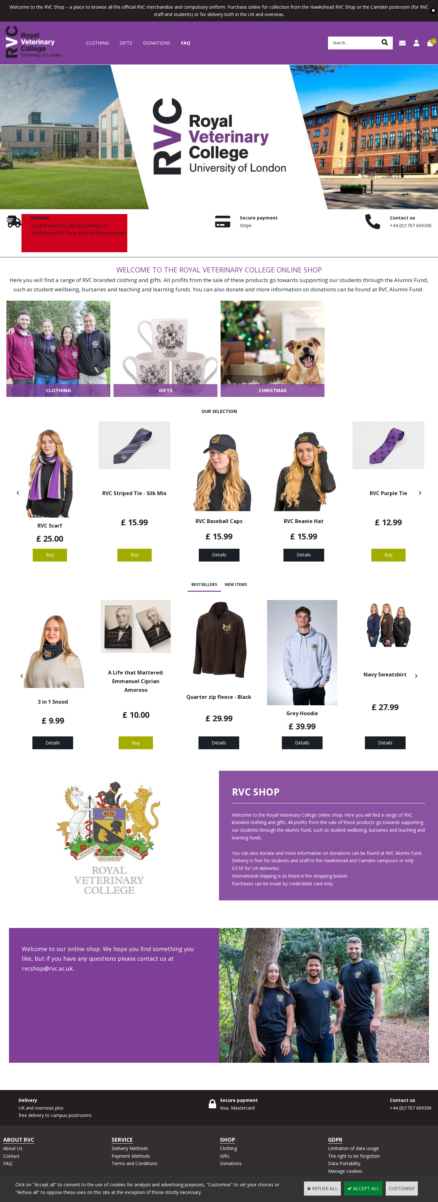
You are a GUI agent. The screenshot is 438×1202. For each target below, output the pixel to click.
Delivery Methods (130, 1148)
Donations (156, 43)
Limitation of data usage (353, 1148)
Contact (11, 1156)
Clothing (97, 43)
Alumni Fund (410, 280)
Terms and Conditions (134, 1163)
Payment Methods (131, 1156)
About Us (12, 1148)
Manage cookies (345, 1171)
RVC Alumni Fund (400, 289)
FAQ (185, 43)
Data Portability (344, 1163)
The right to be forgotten (354, 1156)
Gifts (126, 43)
